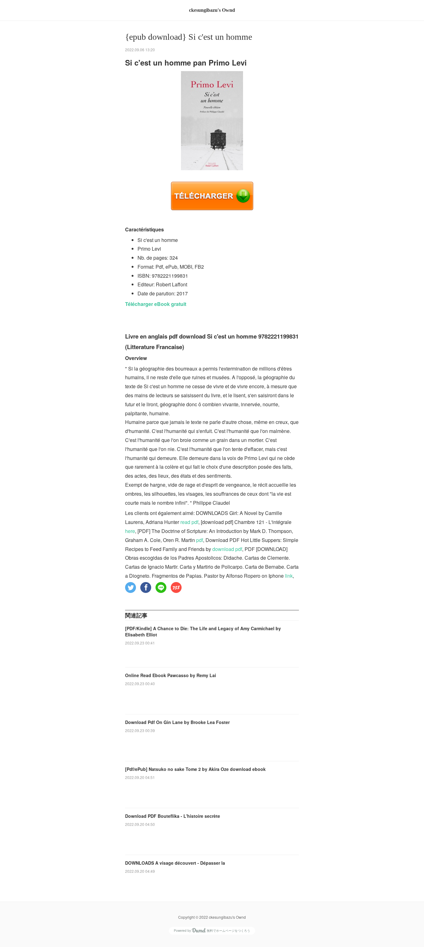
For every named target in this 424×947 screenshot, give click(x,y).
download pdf (227, 549)
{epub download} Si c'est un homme (188, 37)
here (130, 531)
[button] (130, 587)
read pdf (189, 522)
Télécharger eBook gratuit (155, 303)
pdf (199, 540)
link (289, 575)
